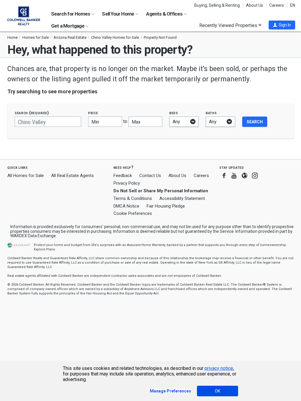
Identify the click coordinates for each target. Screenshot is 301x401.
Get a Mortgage (68, 26)
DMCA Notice (126, 206)
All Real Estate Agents (72, 175)
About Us (254, 5)
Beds (173, 113)
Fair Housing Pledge (166, 206)
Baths (211, 113)
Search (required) (32, 113)
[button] (282, 25)
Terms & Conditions (132, 198)
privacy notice (219, 368)
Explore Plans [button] (44, 249)
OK (217, 391)
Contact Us (150, 175)
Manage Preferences (170, 391)
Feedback (122, 175)
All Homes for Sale (25, 175)
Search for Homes (71, 14)
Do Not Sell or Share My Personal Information (160, 190)
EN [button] (292, 5)
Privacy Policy (126, 183)
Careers (276, 5)
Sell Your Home (118, 14)
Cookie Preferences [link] (132, 213)
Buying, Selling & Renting (217, 5)
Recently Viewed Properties (228, 25)
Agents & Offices (164, 14)
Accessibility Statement (182, 198)
